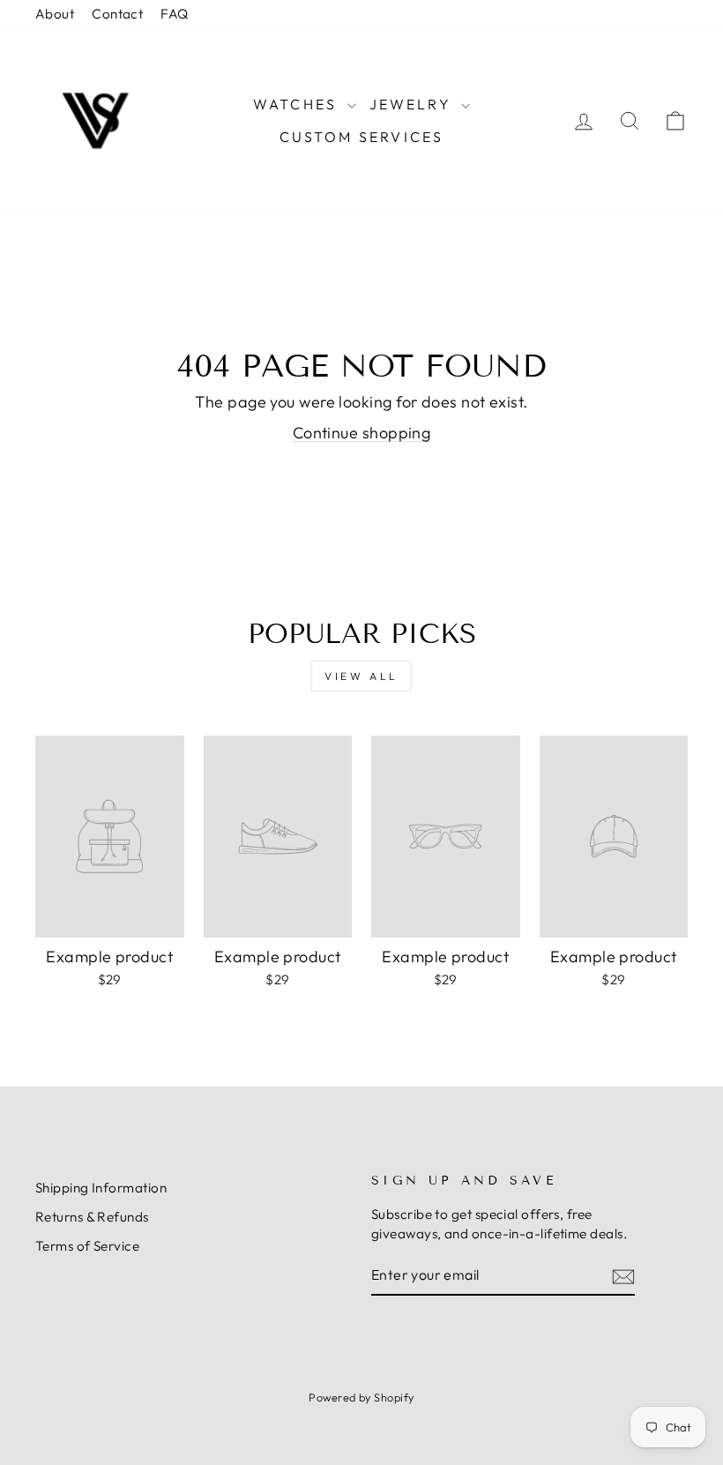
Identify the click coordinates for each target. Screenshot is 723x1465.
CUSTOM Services (362, 137)
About (54, 13)
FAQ (174, 13)
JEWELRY (413, 104)
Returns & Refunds (92, 1216)
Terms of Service (87, 1245)
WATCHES (298, 104)
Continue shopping (362, 432)
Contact (117, 13)
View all (361, 676)
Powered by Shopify (361, 1397)
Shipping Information (101, 1187)
